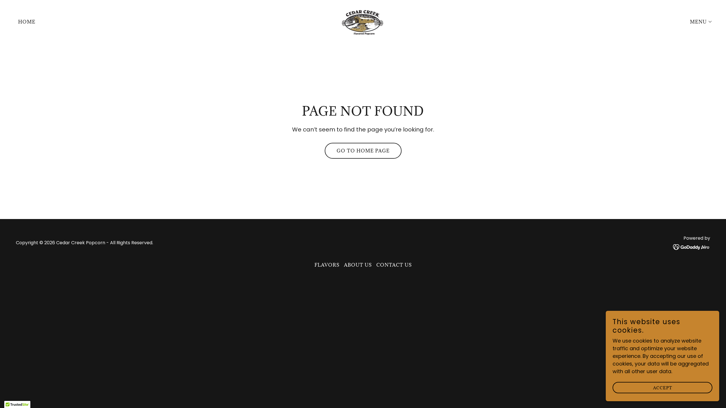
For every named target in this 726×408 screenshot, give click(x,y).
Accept (662, 387)
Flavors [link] (327, 265)
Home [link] (26, 22)
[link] (362, 21)
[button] (698, 21)
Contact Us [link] (394, 265)
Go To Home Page (363, 151)
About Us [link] (358, 265)
